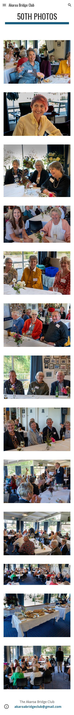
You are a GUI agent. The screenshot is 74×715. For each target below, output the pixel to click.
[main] (37, 18)
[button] (4, 5)
